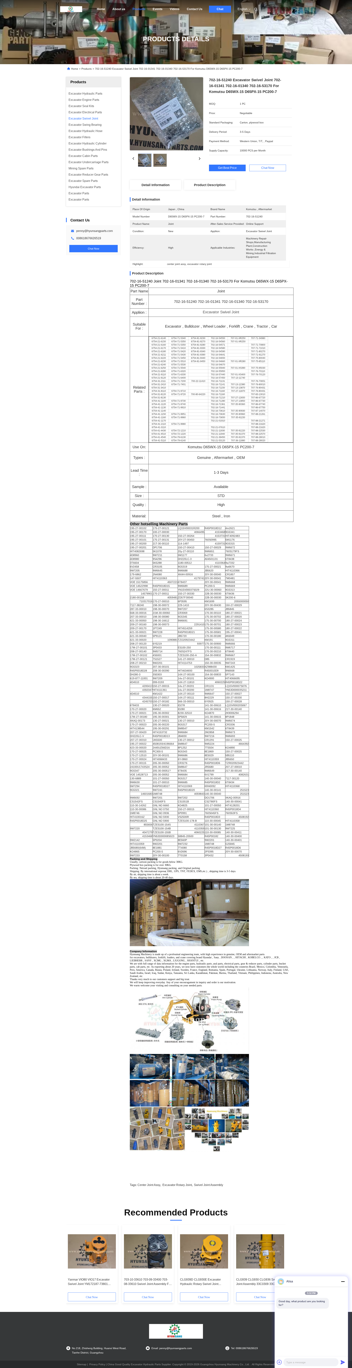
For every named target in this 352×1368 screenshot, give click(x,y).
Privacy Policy (97, 1364)
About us (118, 9)
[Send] (343, 1362)
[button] (72, 1260)
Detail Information (156, 185)
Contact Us (194, 9)
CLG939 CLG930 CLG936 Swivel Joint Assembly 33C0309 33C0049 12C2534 (258, 1282)
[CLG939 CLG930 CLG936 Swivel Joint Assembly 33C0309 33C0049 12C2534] (260, 1251)
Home (101, 9)
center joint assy (149, 1185)
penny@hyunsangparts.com (94, 230)
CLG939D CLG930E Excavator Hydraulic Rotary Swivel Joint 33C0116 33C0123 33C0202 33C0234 (200, 1282)
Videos (174, 9)
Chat (220, 9)
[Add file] (279, 1362)
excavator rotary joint (177, 1185)
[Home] (71, 9)
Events (157, 9)
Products (139, 9)
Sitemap (81, 1364)
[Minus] (343, 1281)
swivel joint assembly (208, 1185)
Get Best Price (227, 167)
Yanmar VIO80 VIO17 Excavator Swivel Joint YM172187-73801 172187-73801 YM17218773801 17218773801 (89, 1282)
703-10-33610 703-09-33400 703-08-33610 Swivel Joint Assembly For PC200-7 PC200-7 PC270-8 (147, 1282)
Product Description (209, 185)
